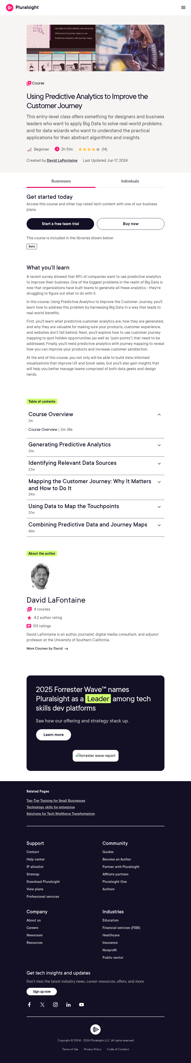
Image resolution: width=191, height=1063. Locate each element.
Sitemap (33, 874)
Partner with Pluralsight (121, 867)
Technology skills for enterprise (51, 807)
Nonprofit (109, 950)
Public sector (112, 957)
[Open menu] (183, 7)
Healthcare (110, 935)
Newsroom (35, 935)
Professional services (43, 896)
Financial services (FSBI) (121, 928)
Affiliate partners (115, 874)
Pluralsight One (114, 882)
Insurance (110, 943)
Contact (33, 852)
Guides (108, 852)
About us (34, 920)
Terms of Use (70, 1049)
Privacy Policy (92, 1049)
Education (110, 920)
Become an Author (116, 859)
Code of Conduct (118, 1049)
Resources (35, 943)
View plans (35, 889)
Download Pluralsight (43, 882)
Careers (32, 928)
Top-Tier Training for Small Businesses (56, 801)
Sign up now (42, 991)
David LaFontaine (62, 160)
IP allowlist (35, 867)
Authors (108, 889)
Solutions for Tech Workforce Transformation (61, 814)
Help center (36, 859)
